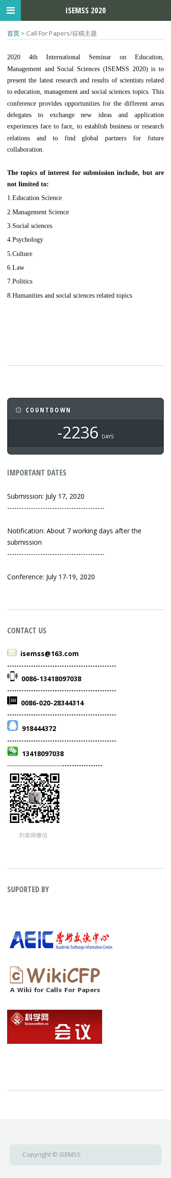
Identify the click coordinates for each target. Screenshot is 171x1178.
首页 (13, 33)
